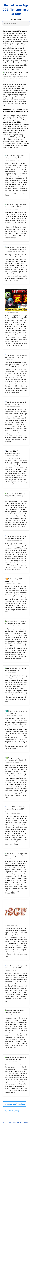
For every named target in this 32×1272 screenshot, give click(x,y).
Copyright (26, 1122)
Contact (9, 1122)
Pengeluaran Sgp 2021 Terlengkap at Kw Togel (16, 10)
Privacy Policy (17, 1122)
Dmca (4, 1122)
